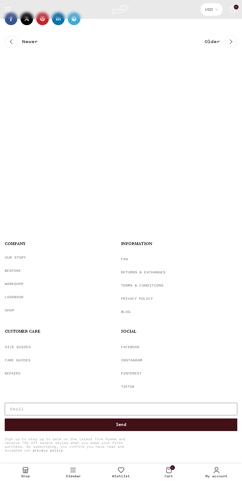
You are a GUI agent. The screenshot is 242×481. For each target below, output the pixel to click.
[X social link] (26, 19)
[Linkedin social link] (58, 19)
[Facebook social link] (11, 19)
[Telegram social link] (74, 19)
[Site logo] (121, 8)
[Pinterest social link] (42, 19)
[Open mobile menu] (8, 9)
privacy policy (48, 450)
